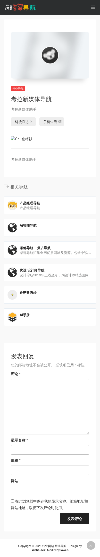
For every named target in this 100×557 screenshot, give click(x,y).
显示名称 (19, 440)
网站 (14, 480)
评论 (16, 373)
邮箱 (16, 460)
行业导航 (18, 88)
